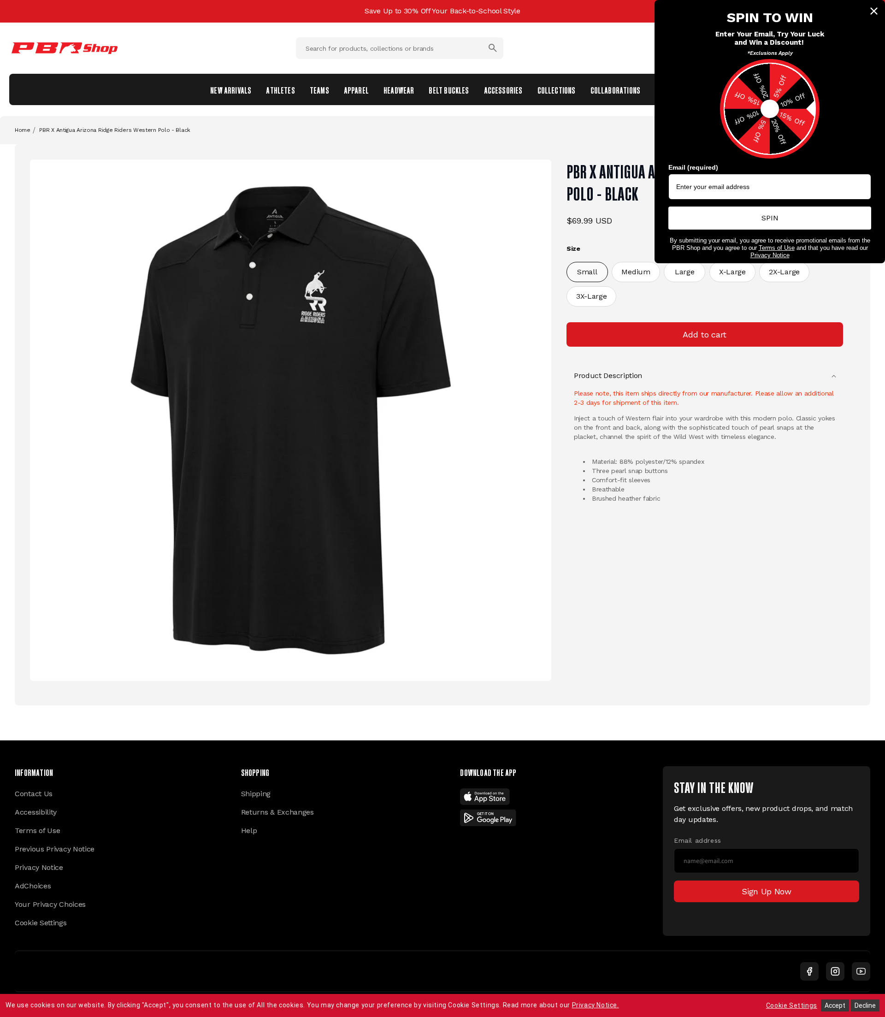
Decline (865, 1005)
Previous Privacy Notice (54, 849)
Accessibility (36, 812)
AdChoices (33, 885)
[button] (704, 376)
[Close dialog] (874, 11)
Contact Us (34, 793)
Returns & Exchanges (277, 812)
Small (587, 271)
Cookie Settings (41, 922)
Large (685, 271)
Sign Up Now (766, 891)
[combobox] (399, 48)
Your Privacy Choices (50, 904)
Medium (635, 271)
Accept (835, 1005)
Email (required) (693, 167)
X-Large (732, 271)
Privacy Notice (39, 867)
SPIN (770, 217)
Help (249, 830)
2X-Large (784, 271)
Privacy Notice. (595, 1005)
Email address (697, 840)
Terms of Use (37, 830)
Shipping (256, 793)
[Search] (493, 48)
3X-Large (591, 296)
